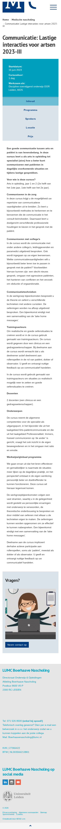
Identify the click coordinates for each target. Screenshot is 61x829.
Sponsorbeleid (8, 814)
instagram (11, 782)
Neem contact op (17, 644)
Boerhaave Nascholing (19, 7)
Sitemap (43, 812)
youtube (18, 782)
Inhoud (30, 101)
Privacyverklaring (10, 812)
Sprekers (30, 118)
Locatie (30, 127)
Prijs (30, 136)
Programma (30, 110)
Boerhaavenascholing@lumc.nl (25, 737)
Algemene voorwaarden (28, 812)
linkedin (5, 782)
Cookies (19, 814)
